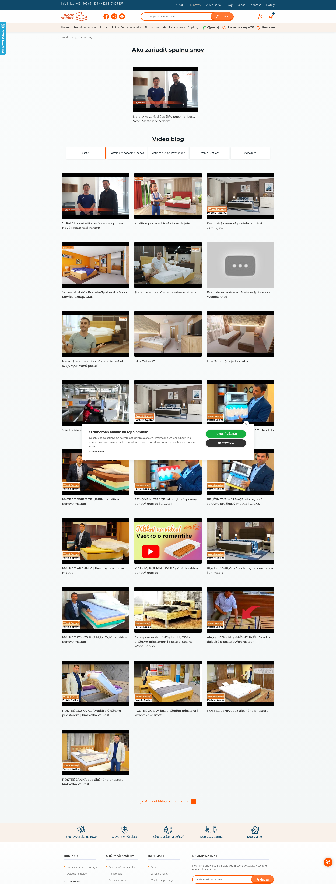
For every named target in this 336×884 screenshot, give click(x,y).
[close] (246, 424)
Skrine (149, 27)
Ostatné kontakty (77, 873)
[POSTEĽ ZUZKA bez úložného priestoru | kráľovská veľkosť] (167, 683)
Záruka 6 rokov (159, 873)
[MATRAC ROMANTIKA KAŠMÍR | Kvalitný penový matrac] (167, 541)
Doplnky (192, 27)
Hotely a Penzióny (209, 153)
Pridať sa (262, 879)
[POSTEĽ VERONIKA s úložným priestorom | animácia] (240, 541)
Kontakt (256, 5)
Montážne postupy (162, 880)
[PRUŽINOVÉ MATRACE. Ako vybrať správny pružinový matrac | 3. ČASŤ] (240, 472)
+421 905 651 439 (87, 3)
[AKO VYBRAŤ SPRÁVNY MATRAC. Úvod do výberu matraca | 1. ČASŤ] (240, 403)
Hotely (270, 5)
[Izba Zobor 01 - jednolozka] (240, 334)
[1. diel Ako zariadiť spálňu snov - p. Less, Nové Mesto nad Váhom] (165, 89)
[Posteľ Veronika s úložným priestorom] (167, 403)
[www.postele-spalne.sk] (74, 16)
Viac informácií (96, 451)
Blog (230, 5)
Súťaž (179, 5)
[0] (270, 16)
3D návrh (195, 5)
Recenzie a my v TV (241, 27)
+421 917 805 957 (112, 3)
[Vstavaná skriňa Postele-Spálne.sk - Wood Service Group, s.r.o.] (95, 265)
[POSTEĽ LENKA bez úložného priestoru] (240, 683)
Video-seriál (214, 5)
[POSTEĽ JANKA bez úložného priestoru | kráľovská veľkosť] (95, 752)
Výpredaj (213, 27)
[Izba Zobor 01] (167, 334)
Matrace (103, 27)
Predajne (268, 27)
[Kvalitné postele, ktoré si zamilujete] (167, 196)
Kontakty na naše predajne (82, 867)
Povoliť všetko (226, 434)
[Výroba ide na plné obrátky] (95, 403)
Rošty (115, 27)
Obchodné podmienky (122, 867)
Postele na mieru (85, 27)
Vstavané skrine (131, 27)
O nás (241, 5)
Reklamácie (115, 873)
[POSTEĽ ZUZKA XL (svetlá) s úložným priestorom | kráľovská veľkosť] (95, 683)
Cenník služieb (117, 880)
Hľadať (225, 16)
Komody (160, 27)
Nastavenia (226, 443)
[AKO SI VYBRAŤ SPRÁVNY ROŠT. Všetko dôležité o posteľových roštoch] (240, 610)
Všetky (85, 153)
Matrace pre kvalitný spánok (168, 153)
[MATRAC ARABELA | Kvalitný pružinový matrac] (95, 541)
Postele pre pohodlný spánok (127, 153)
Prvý (144, 801)
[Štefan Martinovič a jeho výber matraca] (167, 265)
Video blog (250, 153)
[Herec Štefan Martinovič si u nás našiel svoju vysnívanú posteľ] (95, 334)
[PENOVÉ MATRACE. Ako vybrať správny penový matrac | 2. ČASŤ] (167, 472)
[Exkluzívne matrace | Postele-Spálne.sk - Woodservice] (240, 265)
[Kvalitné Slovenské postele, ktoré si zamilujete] (240, 196)
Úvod (65, 37)
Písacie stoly (177, 27)
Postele (66, 27)
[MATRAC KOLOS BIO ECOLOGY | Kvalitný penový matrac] (95, 610)
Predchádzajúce (161, 801)
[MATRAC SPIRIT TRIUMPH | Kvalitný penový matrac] (95, 472)
